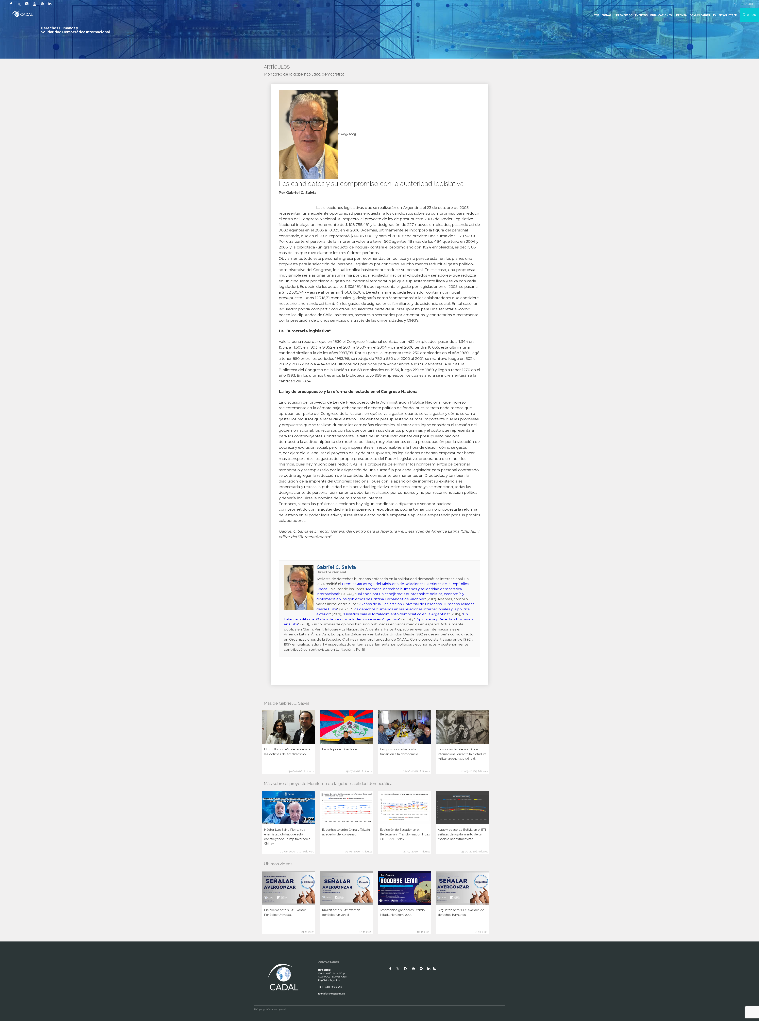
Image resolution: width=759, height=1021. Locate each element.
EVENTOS (641, 15)
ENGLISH (749, 4)
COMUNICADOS (699, 15)
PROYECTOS (624, 15)
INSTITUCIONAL (601, 15)
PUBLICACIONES (661, 15)
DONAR (750, 14)
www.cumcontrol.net (7, 959)
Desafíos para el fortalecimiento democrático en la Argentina (396, 614)
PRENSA (681, 15)
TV (714, 15)
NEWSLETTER (728, 15)
